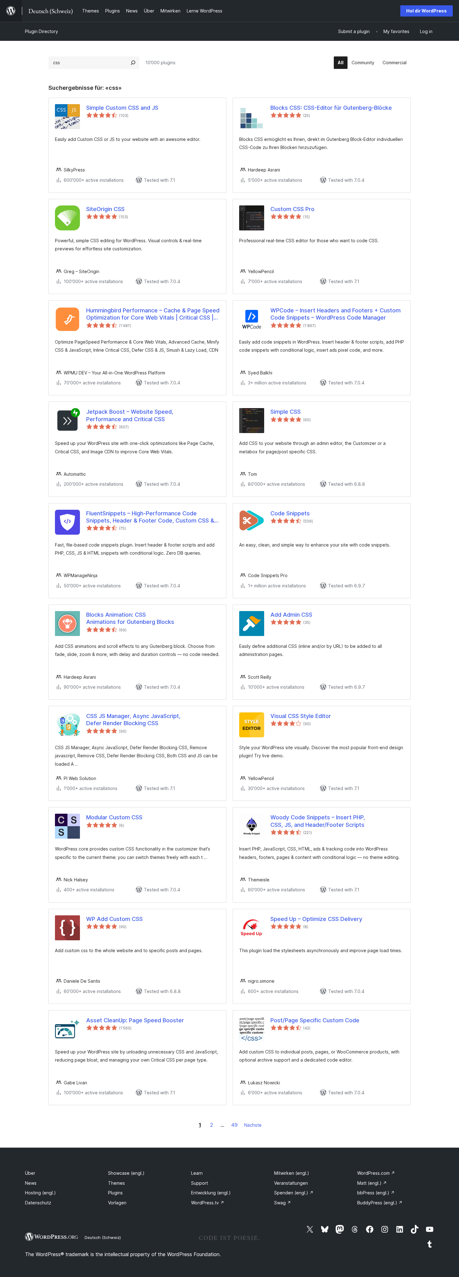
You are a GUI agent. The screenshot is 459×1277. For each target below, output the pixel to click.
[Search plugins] (133, 62)
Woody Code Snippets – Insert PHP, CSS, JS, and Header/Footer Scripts (317, 821)
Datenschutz (38, 1202)
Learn (197, 1173)
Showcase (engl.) (126, 1173)
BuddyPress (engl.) (379, 1202)
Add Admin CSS (291, 614)
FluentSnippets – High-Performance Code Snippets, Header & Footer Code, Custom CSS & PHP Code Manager (150, 517)
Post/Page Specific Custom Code (314, 1020)
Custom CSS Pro (292, 209)
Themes (116, 1183)
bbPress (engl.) (376, 1192)
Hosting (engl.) (40, 1192)
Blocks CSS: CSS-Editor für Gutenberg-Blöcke (331, 107)
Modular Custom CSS (114, 817)
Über (30, 1173)
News (31, 1183)
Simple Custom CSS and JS (122, 107)
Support (199, 1183)
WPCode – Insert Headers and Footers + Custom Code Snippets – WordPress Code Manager (335, 314)
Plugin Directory (41, 31)
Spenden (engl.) (293, 1192)
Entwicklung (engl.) (211, 1192)
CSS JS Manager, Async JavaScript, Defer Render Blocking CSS (133, 719)
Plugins (115, 1192)
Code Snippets (290, 513)
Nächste (253, 1125)
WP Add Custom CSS (114, 919)
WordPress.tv (207, 1202)
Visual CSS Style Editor (300, 716)
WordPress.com (376, 1173)
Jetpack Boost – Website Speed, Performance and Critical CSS (129, 415)
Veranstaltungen (291, 1183)
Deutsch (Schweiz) (103, 1237)
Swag (282, 1202)
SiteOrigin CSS (105, 209)
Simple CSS (285, 411)
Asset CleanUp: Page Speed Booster (135, 1020)
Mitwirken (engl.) (291, 1173)
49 (234, 1125)
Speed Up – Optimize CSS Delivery (316, 919)
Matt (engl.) (372, 1183)
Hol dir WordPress (426, 10)
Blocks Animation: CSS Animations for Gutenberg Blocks (130, 618)
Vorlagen (117, 1202)
